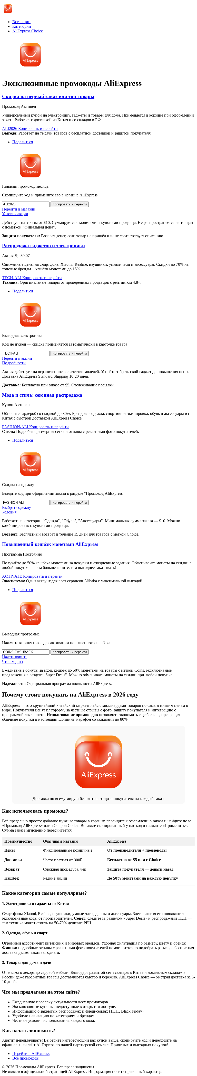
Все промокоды (26, 1058)
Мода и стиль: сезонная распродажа (42, 395)
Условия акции (15, 214)
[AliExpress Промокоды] (8, 13)
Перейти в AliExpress (31, 1053)
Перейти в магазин (18, 209)
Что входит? (12, 661)
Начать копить (14, 657)
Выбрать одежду (16, 507)
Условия (9, 512)
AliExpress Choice (27, 31)
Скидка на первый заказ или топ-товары (48, 96)
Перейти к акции (17, 358)
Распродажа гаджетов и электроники (43, 245)
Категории (21, 26)
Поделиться (22, 142)
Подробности (14, 363)
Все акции (21, 22)
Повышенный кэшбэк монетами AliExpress (50, 544)
